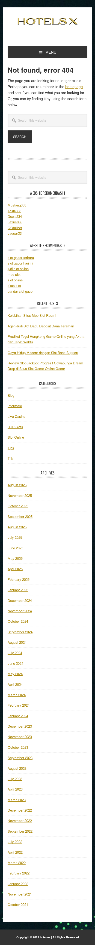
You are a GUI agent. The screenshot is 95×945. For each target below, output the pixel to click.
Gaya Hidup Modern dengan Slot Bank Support (43, 352)
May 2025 (15, 558)
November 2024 (20, 610)
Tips (11, 447)
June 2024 (15, 663)
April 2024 (15, 684)
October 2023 (18, 747)
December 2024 (20, 600)
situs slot (14, 285)
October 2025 (18, 505)
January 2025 (18, 589)
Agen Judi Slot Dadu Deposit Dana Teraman (41, 325)
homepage (74, 86)
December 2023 (20, 726)
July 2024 (15, 652)
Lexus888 (15, 221)
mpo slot (14, 274)
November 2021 (20, 894)
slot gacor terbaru (21, 257)
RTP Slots (15, 426)
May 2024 (15, 673)
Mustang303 (17, 205)
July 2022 (15, 841)
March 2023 (17, 799)
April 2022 (15, 852)
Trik (10, 458)
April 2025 (15, 568)
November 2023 (20, 736)
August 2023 (17, 768)
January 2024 (18, 715)
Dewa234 (15, 216)
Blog (11, 395)
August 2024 (17, 642)
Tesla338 (14, 210)
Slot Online (16, 437)
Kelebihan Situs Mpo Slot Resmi (32, 315)
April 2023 (15, 789)
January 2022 (18, 883)
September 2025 (20, 516)
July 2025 (15, 537)
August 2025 (17, 526)
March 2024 (17, 694)
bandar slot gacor (21, 291)
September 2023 (20, 757)
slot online (15, 279)
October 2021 (18, 904)
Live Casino (16, 416)
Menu (50, 52)
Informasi (15, 405)
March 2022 (17, 862)
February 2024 (19, 705)
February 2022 (19, 873)
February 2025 (19, 579)
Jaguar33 (15, 233)
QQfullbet (15, 227)
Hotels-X (47, 21)
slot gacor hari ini (20, 263)
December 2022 (20, 810)
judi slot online (18, 268)
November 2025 (20, 495)
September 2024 (20, 631)
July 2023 (15, 778)
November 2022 (20, 820)
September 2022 (20, 831)
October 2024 (18, 621)
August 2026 (17, 484)
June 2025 (15, 547)
